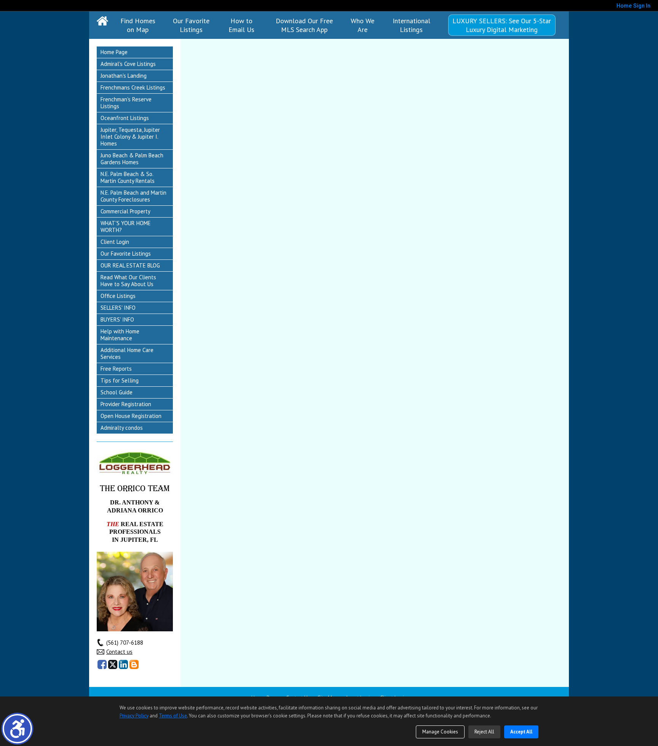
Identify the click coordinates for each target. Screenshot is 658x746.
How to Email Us (241, 25)
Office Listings (118, 295)
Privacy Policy (134, 715)
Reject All (484, 731)
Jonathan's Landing (124, 75)
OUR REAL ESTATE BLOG (130, 265)
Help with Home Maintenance (120, 335)
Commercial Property (125, 211)
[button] (17, 728)
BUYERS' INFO (117, 319)
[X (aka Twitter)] (112, 664)
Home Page (114, 52)
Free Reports (116, 368)
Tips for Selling (120, 380)
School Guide (117, 392)
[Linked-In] (123, 664)
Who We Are (362, 25)
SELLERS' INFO (118, 307)
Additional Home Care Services (127, 353)
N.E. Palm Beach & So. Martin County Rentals (128, 177)
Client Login (115, 241)
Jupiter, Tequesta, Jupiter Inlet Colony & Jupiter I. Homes (130, 136)
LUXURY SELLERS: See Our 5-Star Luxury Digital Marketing (501, 25)
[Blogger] (134, 664)
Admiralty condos (122, 427)
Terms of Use (173, 715)
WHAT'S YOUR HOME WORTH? (126, 226)
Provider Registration (126, 404)
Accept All (521, 731)
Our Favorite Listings (191, 25)
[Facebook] (102, 664)
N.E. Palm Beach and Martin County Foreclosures (133, 196)
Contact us (119, 651)
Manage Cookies (440, 731)
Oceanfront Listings (125, 118)
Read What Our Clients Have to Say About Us (128, 281)
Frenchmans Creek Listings (133, 87)
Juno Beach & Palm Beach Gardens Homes (132, 159)
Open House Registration (131, 415)
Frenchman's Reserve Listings (126, 103)
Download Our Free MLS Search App (304, 25)
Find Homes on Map (137, 25)
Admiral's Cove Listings (128, 63)
